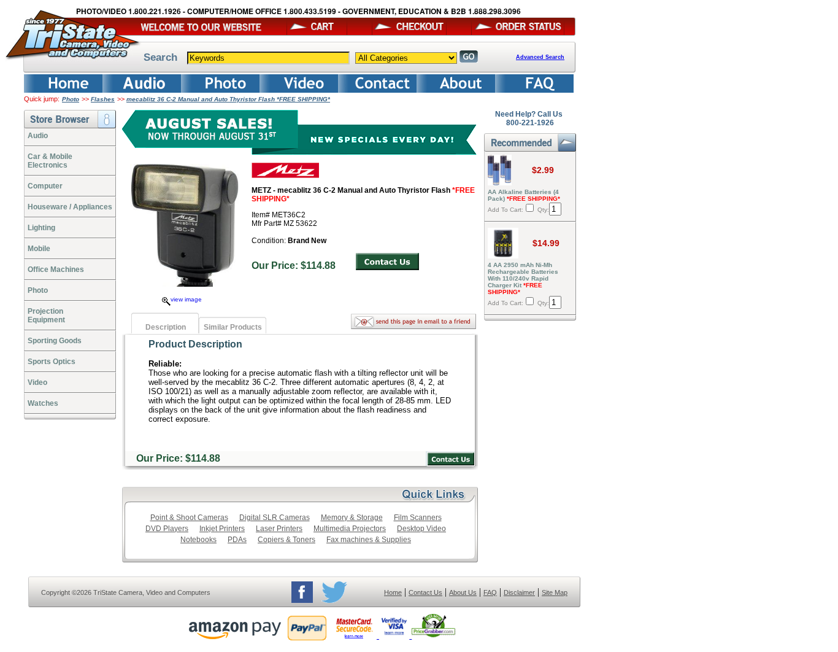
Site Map (554, 592)
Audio (38, 135)
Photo (70, 99)
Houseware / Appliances (70, 207)
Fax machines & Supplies (368, 539)
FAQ (490, 592)
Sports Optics (51, 361)
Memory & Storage (352, 517)
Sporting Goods (55, 340)
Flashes (103, 99)
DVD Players (166, 528)
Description (165, 327)
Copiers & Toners (286, 539)
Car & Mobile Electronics (50, 160)
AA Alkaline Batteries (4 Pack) (524, 195)
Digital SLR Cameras (274, 517)
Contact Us (425, 592)
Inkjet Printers (222, 528)
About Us (463, 592)
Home (393, 592)
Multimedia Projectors (349, 528)
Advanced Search (540, 57)
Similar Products (233, 327)
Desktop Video (421, 528)
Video (37, 382)
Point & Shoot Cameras (189, 517)
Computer (45, 186)
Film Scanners (418, 517)
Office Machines (56, 269)
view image (186, 299)
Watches (43, 403)
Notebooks (198, 539)
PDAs (237, 539)
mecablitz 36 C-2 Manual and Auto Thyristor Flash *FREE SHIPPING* (228, 99)
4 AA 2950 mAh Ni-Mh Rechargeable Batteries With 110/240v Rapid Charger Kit (523, 278)
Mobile (39, 248)
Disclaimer (519, 592)
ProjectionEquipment (46, 315)
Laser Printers (279, 528)
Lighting (41, 227)
